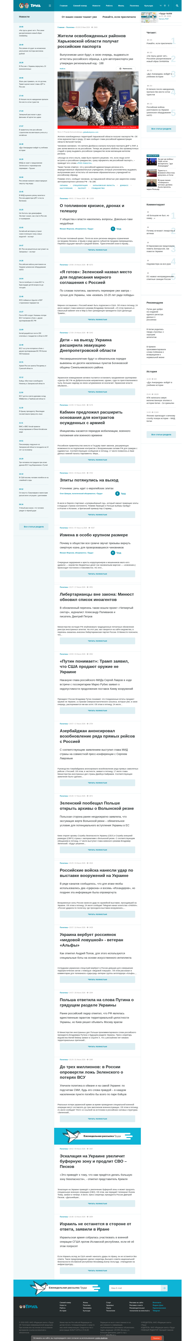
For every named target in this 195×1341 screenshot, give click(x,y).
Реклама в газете (136, 1305)
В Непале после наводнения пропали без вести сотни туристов (160, 92)
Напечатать (127, 69)
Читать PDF (164, 19)
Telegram (156, 1311)
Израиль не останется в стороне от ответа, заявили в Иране (95, 1226)
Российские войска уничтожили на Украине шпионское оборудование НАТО (32, 267)
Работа (109, 6)
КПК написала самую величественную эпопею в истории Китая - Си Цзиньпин (160, 400)
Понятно (156, 1338)
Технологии (110, 1311)
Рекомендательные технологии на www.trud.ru (139, 1309)
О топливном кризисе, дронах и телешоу (92, 208)
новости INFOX (153, 155)
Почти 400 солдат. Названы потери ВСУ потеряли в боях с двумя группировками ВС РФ (32, 318)
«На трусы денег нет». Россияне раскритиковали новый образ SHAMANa (31, 33)
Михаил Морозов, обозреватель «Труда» (77, 229)
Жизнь (121, 6)
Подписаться (164, 1288)
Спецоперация (80, 185)
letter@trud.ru (111, 1335)
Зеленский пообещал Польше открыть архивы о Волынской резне (97, 806)
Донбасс (124, 185)
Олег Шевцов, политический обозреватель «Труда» (81, 493)
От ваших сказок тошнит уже (79, 16)
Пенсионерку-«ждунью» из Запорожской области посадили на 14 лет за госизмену (33, 447)
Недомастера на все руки (159, 264)
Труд (118, 229)
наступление (66, 188)
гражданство (98, 188)
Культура (148, 6)
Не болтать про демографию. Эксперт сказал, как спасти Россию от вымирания (33, 216)
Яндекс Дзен (158, 1305)
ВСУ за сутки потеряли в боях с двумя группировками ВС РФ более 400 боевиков (33, 351)
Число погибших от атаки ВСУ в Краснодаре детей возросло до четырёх (31, 285)
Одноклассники (159, 1308)
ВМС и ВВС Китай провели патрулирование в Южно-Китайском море (33, 429)
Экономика (87, 1308)
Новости (96, 6)
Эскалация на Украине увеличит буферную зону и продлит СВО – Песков (93, 1161)
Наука (108, 1308)
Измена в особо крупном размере (94, 535)
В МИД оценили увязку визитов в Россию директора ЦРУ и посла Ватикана (32, 198)
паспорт (82, 188)
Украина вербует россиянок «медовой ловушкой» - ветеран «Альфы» (91, 939)
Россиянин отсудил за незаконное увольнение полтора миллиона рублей (32, 51)
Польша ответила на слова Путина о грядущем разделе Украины (97, 1002)
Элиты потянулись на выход (89, 480)
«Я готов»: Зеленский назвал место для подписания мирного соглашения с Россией (96, 277)
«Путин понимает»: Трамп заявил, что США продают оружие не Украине (94, 666)
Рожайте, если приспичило (119, 16)
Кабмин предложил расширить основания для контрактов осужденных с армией (91, 417)
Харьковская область (104, 185)
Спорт (108, 1302)
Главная (63, 6)
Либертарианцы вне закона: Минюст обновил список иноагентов (97, 597)
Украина (64, 185)
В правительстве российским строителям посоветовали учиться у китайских (33, 132)
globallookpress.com (90, 132)
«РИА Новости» (84, 163)
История (63, 1311)
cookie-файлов (101, 1338)
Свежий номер (80, 6)
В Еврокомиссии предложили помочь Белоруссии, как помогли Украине (160, 249)
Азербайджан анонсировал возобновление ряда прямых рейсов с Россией (97, 736)
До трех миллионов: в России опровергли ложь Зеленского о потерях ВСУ (91, 1072)
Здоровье (110, 1305)
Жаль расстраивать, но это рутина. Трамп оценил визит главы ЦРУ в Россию (32, 84)
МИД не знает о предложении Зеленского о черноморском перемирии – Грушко (30, 165)
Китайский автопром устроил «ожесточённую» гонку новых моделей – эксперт (30, 234)
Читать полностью (97, 250)
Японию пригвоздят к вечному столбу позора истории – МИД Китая (161, 418)
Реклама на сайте (136, 1302)
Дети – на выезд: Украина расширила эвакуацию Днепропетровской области (88, 345)
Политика (134, 6)
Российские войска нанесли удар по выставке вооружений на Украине (96, 873)
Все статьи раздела (34, 527)
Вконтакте (157, 1302)
